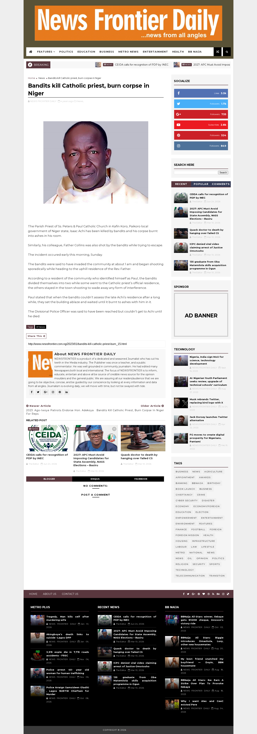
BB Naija (195, 51)
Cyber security (187, 500)
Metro (180, 552)
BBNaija (197, 483)
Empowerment (186, 517)
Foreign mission (187, 535)
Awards (205, 477)
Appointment (185, 477)
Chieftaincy (184, 494)
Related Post (36, 420)
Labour (181, 546)
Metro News (128, 51)
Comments (221, 184)
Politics (66, 51)
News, (80, 101)
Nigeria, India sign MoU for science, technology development (207, 360)
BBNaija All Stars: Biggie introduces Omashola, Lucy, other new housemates (202, 641)
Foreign (216, 529)
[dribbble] (208, 594)
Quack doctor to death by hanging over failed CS (139, 456)
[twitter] (188, 594)
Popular (201, 184)
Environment (185, 523)
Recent (181, 184)
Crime (201, 494)
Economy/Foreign (207, 506)
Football (198, 529)
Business (106, 51)
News (92, 64)
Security (199, 564)
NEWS (179, 558)
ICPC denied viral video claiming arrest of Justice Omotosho (206, 247)
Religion (182, 564)
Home (31, 78)
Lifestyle (208, 546)
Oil (190, 558)
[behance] (218, 594)
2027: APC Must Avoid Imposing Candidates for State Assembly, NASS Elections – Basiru (91, 460)
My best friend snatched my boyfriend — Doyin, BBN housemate (202, 662)
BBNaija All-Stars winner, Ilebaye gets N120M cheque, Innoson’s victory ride (202, 620)
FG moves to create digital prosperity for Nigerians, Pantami (207, 438)
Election (202, 512)
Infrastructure (203, 541)
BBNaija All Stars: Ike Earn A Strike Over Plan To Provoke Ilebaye (202, 683)
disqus (95, 479)
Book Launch (185, 489)
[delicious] (228, 594)
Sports (214, 564)
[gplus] (193, 594)
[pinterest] (199, 594)
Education (86, 51)
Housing (182, 541)
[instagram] (223, 594)
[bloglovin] (204, 594)
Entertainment (155, 51)
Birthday (214, 483)
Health (178, 51)
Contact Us (70, 594)
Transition (217, 575)
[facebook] (183, 594)
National (196, 552)
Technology (185, 570)
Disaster (208, 500)
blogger (49, 479)
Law (194, 546)
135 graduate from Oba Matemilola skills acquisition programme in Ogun (208, 265)
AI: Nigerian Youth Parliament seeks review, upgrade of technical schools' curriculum (208, 381)
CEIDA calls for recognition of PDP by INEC (124, 64)
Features (44, 51)
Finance (181, 529)
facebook (140, 479)
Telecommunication (190, 575)
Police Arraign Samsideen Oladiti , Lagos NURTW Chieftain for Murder (67, 691)
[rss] (213, 594)
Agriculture (213, 471)
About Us (49, 594)
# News (40, 326)
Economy (182, 506)
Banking (182, 483)
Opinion (202, 558)
